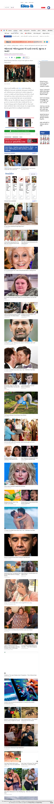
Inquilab (26, 2)
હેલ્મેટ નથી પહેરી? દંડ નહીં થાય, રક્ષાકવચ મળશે (44, 124)
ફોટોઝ (39, 30)
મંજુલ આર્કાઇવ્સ (46, 33)
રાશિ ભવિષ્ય (50, 30)
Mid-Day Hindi (31, 2)
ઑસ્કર (20, 88)
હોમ (5, 45)
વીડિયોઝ (44, 30)
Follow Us (27, 57)
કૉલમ (21, 33)
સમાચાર (10, 30)
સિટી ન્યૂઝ (7, 33)
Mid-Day (22, 2)
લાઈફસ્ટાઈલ (26, 30)
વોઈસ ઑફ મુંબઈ (37, 33)
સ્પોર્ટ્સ (20, 30)
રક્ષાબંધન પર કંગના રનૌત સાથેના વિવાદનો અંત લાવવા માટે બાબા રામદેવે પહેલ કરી (32, 36)
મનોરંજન (15, 30)
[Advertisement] (27, 19)
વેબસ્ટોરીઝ (33, 30)
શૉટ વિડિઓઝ (29, 33)
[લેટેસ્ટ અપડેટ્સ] (7, 30)
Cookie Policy (39, 802)
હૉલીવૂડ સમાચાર (15, 45)
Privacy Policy (31, 802)
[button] (32, 123)
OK (51, 802)
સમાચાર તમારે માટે (15, 33)
